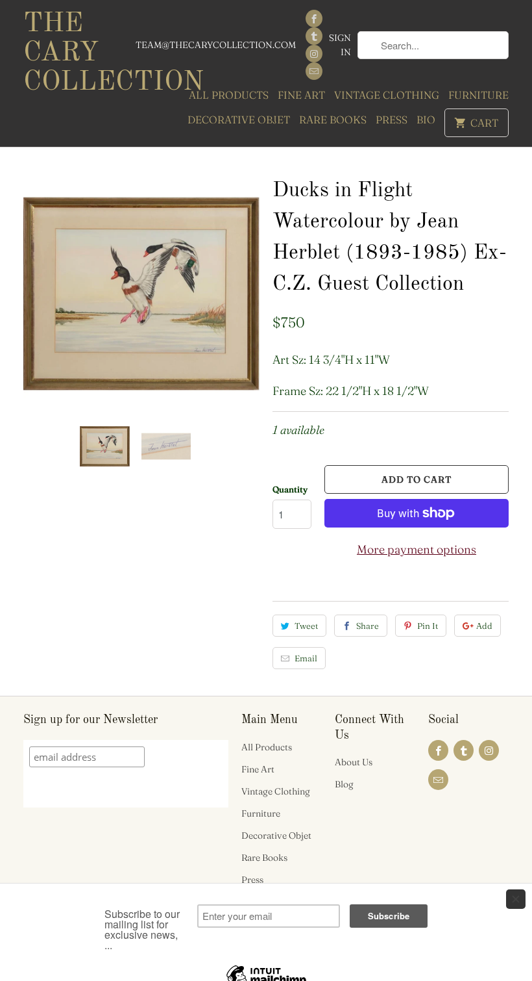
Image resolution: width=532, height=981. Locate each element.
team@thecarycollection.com (216, 45)
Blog (344, 784)
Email (306, 658)
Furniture (478, 94)
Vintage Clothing (386, 94)
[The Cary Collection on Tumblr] (314, 36)
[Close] (516, 899)
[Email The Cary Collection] (314, 71)
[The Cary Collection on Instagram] (314, 53)
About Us (353, 762)
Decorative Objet (238, 119)
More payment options (416, 549)
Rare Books (333, 119)
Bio (426, 119)
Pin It (427, 625)
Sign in (340, 45)
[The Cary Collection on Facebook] (314, 18)
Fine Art (301, 94)
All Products (229, 94)
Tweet (306, 625)
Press (391, 119)
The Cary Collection (79, 53)
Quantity (290, 489)
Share (367, 625)
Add (484, 625)
